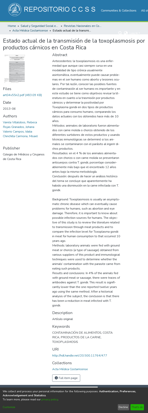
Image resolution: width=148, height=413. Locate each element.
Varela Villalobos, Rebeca (20, 122)
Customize (9, 407)
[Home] (52, 10)
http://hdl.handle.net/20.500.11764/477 (79, 355)
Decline (123, 407)
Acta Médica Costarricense (30, 30)
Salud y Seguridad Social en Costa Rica (40, 26)
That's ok (137, 407)
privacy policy (49, 399)
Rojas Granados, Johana (18, 127)
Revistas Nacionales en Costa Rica (83, 26)
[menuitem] (126, 33)
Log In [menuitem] (134, 33)
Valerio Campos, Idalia (17, 131)
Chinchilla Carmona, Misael (20, 136)
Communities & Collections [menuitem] (118, 10)
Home (12, 26)
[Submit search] (120, 33)
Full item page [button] (68, 378)
